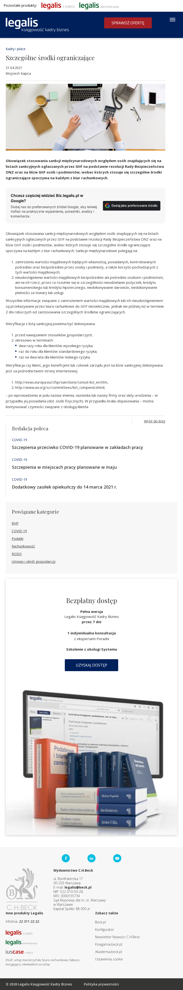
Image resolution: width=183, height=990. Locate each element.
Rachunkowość (23, 546)
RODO (17, 554)
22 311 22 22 (29, 921)
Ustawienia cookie (109, 959)
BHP (15, 523)
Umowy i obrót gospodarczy (34, 561)
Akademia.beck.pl (108, 951)
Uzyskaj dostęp (91, 665)
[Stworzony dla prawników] (58, 5)
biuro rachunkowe (55, 960)
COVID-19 (19, 439)
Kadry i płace (15, 49)
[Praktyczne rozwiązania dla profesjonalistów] (37, 25)
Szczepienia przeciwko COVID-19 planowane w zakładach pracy (77, 447)
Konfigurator (104, 929)
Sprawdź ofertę (128, 23)
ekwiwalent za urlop (36, 964)
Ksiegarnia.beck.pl (108, 944)
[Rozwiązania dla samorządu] (99, 5)
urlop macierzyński (27, 960)
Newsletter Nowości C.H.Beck (117, 937)
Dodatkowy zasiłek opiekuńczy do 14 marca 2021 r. (64, 487)
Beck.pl (100, 922)
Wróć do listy (154, 421)
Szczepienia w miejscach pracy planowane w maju (64, 467)
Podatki (17, 538)
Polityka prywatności (101, 984)
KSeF (9, 960)
